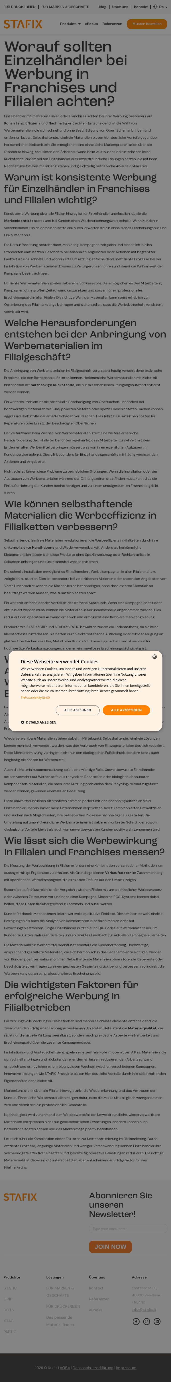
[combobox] (155, 656)
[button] (38, 722)
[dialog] (85, 691)
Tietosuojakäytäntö (35, 697)
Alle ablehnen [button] (77, 710)
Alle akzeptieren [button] (126, 710)
